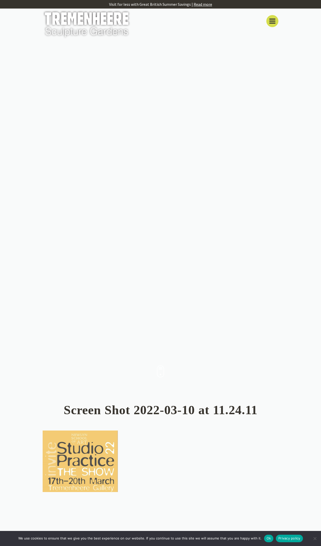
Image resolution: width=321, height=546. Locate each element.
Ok (269, 538)
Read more (203, 4)
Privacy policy (289, 538)
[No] (314, 538)
